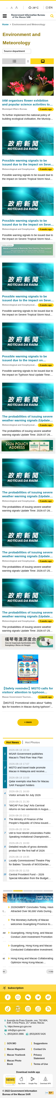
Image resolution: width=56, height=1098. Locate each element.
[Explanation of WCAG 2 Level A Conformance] (49, 1092)
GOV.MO (11, 1043)
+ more (47, 971)
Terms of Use (41, 1064)
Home (5, 24)
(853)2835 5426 (37, 1034)
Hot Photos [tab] (32, 742)
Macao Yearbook (16, 1055)
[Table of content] (4, 16)
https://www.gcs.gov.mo (19, 1026)
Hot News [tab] (12, 742)
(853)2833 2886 (15, 1034)
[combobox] (17, 51)
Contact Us (40, 1049)
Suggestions (41, 1043)
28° (35, 7)
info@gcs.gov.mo (16, 1030)
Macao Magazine (16, 1049)
